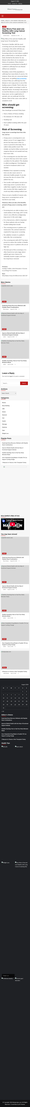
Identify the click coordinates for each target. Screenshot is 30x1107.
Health (4, 26)
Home (9, 3)
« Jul (3, 711)
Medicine (4, 427)
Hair (3, 418)
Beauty (4, 402)
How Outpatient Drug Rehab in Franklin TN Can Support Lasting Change (14, 458)
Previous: (14, 268)
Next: (15, 274)
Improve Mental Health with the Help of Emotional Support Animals (12, 448)
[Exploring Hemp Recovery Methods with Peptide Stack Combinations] (15, 294)
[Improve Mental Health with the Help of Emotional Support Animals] (15, 321)
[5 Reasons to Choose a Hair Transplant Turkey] (15, 660)
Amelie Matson (6, 35)
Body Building (5, 405)
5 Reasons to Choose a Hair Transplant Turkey (14, 462)
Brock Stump (6, 309)
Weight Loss (5, 433)
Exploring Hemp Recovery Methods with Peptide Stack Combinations (15, 443)
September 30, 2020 (15, 35)
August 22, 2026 (13, 309)
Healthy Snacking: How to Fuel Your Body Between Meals (13, 453)
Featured (4, 415)
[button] (2, 16)
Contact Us (14, 3)
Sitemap (20, 3)
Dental (4, 411)
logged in (11, 376)
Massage (4, 424)
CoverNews (14, 1104)
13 (15, 698)
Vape (3, 430)
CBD (3, 408)
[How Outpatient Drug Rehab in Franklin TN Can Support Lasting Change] (15, 631)
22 (22, 701)
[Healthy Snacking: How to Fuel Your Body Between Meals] (15, 349)
